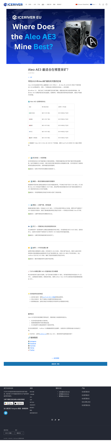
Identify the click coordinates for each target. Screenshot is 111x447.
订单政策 (32, 394)
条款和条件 (32, 405)
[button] (30, 4)
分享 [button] (31, 77)
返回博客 (56, 358)
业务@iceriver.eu (64, 394)
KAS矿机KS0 (86, 391)
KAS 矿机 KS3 (86, 402)
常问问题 (32, 391)
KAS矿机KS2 (86, 398)
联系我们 (32, 407)
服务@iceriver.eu (64, 396)
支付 (31, 397)
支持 (31, 399)
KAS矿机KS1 (85, 395)
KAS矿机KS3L (86, 405)
